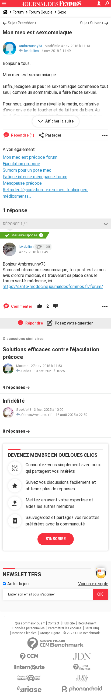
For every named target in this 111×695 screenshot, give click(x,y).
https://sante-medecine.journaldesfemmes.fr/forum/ (53, 286)
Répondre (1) (22, 135)
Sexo (62, 12)
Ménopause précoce (22, 183)
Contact (53, 623)
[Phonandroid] (82, 689)
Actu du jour (18, 583)
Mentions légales (24, 633)
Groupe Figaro (50, 633)
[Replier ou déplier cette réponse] (105, 224)
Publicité (69, 623)
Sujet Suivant (91, 23)
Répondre (34, 323)
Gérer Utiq (92, 628)
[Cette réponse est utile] (39, 306)
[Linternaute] (29, 667)
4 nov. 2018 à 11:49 (56, 51)
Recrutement (87, 623)
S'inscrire (56, 539)
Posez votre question (73, 323)
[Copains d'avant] (29, 678)
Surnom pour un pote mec (27, 170)
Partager (53, 135)
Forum (18, 12)
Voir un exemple (93, 583)
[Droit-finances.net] (82, 667)
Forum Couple (41, 12)
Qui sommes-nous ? (29, 623)
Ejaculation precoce (21, 163)
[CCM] (29, 656)
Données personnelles (28, 628)
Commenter (21, 306)
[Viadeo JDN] (82, 678)
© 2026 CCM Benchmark (81, 633)
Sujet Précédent (22, 23)
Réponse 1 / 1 (15, 224)
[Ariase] (29, 689)
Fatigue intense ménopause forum (35, 176)
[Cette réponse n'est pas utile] (55, 306)
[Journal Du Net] (82, 656)
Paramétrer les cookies (64, 628)
